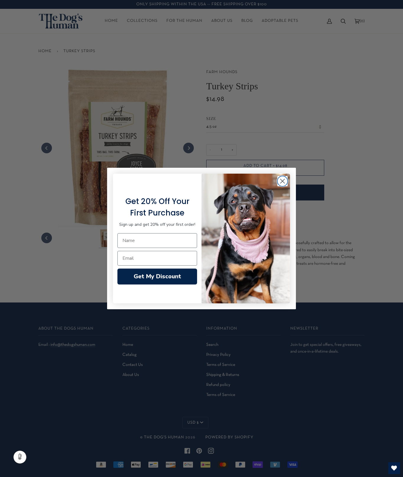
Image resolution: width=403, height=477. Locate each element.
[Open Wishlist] (394, 468)
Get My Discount (157, 276)
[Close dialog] (282, 181)
